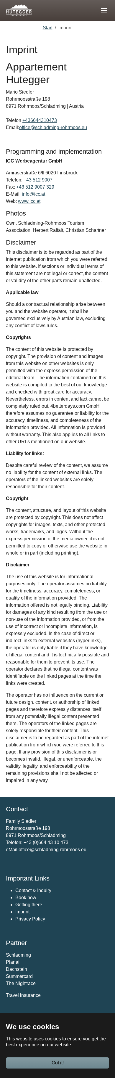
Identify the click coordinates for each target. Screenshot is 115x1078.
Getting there (28, 904)
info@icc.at (33, 194)
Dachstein (16, 969)
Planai (12, 962)
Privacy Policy (30, 918)
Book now (25, 897)
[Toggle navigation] (104, 10)
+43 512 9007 (38, 179)
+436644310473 (39, 120)
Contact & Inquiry (33, 890)
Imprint (22, 911)
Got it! (58, 1062)
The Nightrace (21, 983)
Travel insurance (23, 995)
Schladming (18, 954)
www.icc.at (29, 201)
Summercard (19, 976)
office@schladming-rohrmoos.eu (53, 127)
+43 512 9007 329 (35, 186)
